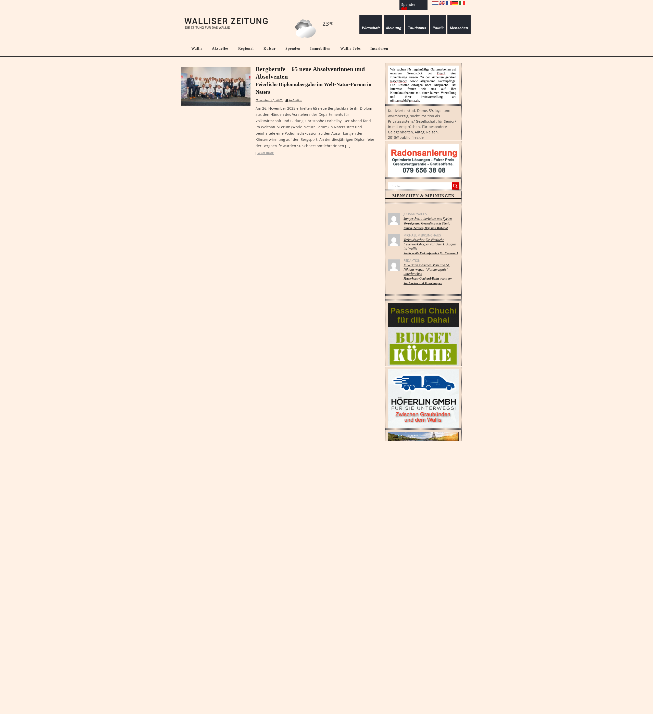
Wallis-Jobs (350, 48)
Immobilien (320, 48)
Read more (265, 153)
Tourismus (417, 28)
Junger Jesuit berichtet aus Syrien (428, 223)
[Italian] (462, 2)
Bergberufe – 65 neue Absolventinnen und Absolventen (313, 80)
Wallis (196, 48)
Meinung (393, 28)
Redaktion (295, 100)
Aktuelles (220, 48)
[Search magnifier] (455, 186)
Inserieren (379, 48)
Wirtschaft (371, 28)
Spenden (292, 48)
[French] (449, 2)
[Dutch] (435, 2)
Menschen (459, 28)
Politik (438, 28)
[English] (442, 2)
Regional (246, 48)
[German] (455, 2)
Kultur (269, 48)
